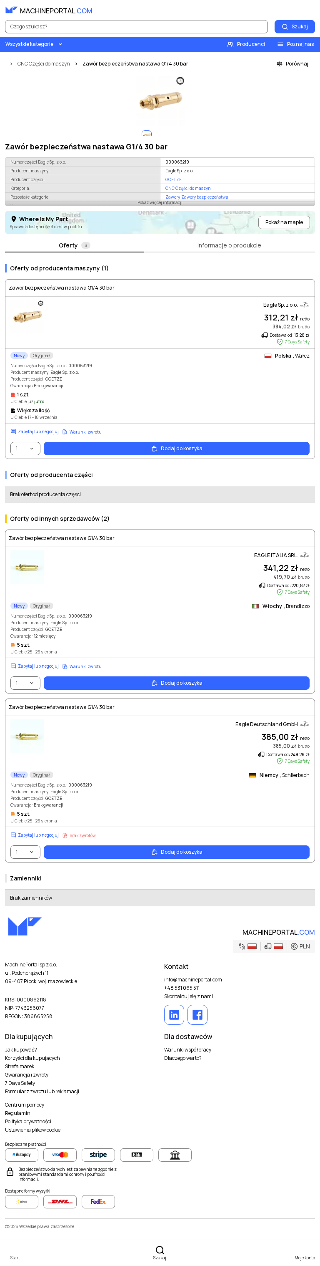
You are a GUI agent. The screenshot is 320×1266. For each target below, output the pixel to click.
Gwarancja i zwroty (26, 1075)
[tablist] (160, 245)
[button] (274, 946)
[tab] (74, 245)
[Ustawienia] (290, 10)
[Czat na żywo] (308, 10)
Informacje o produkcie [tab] (229, 245)
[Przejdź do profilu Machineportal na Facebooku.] (198, 1015)
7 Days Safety (20, 1083)
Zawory (172, 197)
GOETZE (173, 179)
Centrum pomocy (24, 1105)
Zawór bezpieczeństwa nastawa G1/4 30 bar (62, 288)
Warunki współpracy (187, 1050)
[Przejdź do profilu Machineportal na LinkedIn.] (174, 1015)
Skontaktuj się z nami (188, 996)
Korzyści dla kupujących (32, 1058)
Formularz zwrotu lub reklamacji (42, 1091)
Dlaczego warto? (183, 1058)
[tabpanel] (160, 581)
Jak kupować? (21, 1050)
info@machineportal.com (193, 979)
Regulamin (17, 1113)
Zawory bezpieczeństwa (204, 197)
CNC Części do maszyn (187, 188)
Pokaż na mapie (284, 222)
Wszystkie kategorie (29, 44)
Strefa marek (19, 1066)
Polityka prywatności (28, 1121)
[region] (160, 101)
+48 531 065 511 (182, 988)
